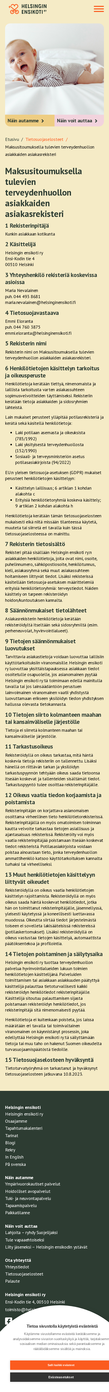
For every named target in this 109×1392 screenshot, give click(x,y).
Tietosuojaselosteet (24, 1274)
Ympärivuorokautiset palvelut (32, 1184)
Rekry (10, 1150)
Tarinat (11, 1135)
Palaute (12, 1281)
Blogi (10, 1143)
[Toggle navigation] (99, 9)
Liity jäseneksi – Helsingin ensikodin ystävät (46, 1247)
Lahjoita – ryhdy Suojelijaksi (31, 1232)
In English (14, 1157)
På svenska (15, 1164)
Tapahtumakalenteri (23, 1128)
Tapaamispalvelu (21, 1205)
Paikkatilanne (17, 1212)
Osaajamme (16, 1121)
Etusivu (14, 139)
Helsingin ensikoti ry (24, 1114)
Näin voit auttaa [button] (74, 120)
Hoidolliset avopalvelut (27, 1191)
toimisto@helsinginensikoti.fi (32, 1309)
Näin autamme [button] (23, 120)
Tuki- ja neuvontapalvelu (28, 1198)
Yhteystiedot (17, 1267)
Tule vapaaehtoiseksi (24, 1240)
